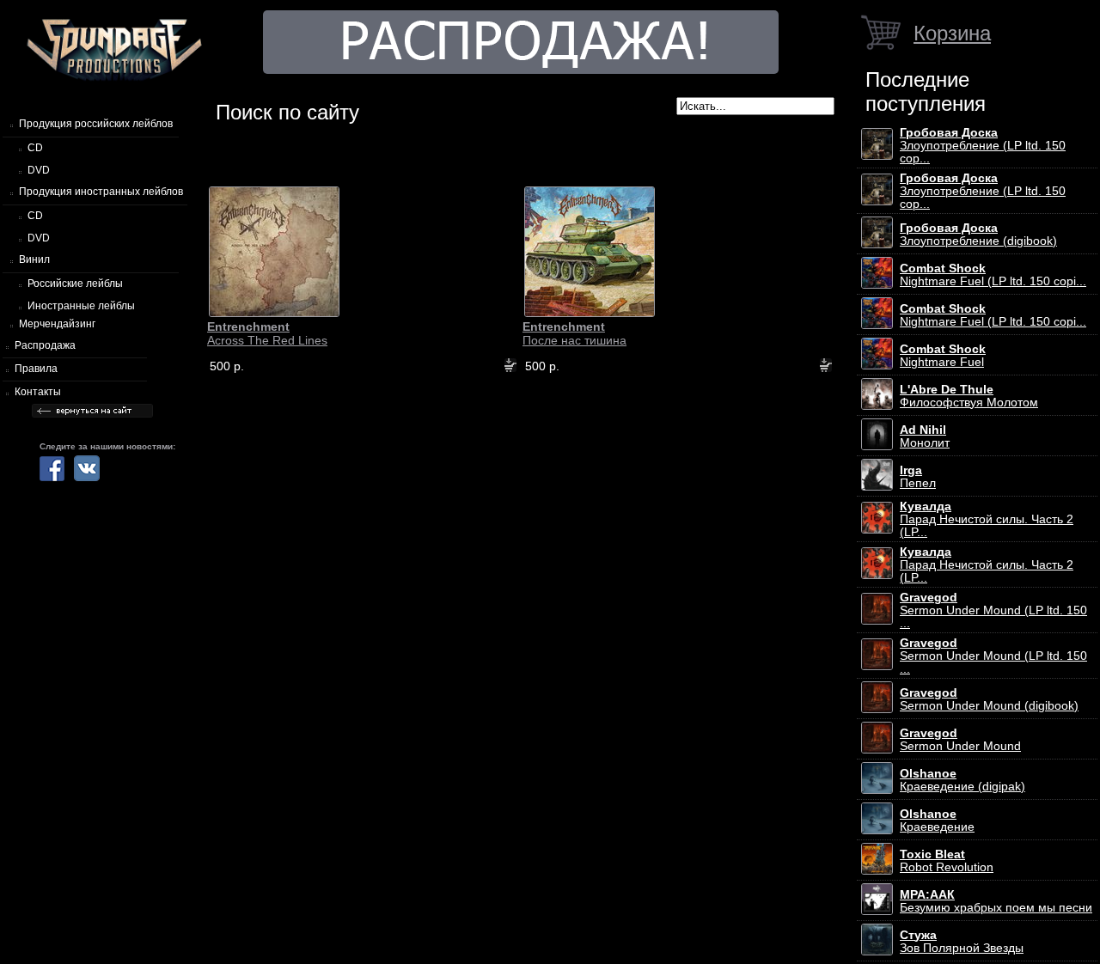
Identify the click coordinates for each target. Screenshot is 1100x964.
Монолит (925, 436)
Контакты (38, 392)
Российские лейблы (75, 284)
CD (35, 148)
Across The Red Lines (267, 333)
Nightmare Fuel (943, 356)
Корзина (952, 33)
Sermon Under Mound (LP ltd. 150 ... (993, 610)
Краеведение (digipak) (962, 780)
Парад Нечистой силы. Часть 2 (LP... (986, 519)
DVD (39, 170)
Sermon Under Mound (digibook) (989, 699)
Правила (36, 369)
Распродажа (45, 345)
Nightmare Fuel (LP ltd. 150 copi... (993, 275)
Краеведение (937, 820)
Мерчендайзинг (57, 324)
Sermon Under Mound (960, 740)
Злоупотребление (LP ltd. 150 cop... (983, 145)
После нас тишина (574, 333)
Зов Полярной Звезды (962, 942)
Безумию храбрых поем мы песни (996, 901)
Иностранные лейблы (81, 306)
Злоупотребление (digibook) (978, 234)
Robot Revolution (946, 861)
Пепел (918, 477)
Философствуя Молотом (969, 396)
